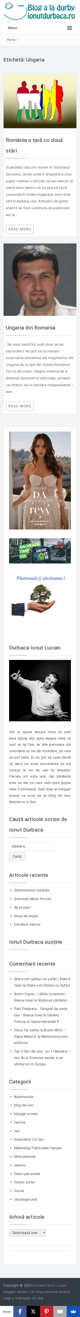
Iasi (17, 1131)
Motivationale (25, 1157)
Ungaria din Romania (30, 328)
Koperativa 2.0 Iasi (29, 1139)
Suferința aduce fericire (32, 899)
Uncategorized (25, 1199)
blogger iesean (26, 1114)
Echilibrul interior (27, 924)
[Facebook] (20, 1311)
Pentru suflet (24, 1182)
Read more (19, 229)
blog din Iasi (24, 1105)
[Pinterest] (46, 1311)
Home (11, 39)
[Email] (60, 1311)
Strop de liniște (26, 916)
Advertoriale (23, 1097)
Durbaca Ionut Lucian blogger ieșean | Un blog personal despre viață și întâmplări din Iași (36, 1291)
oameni (20, 1165)
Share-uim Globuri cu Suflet (48, 985)
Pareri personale (27, 1174)
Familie (20, 1122)
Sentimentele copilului (31, 890)
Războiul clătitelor (52, 1000)
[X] (33, 1311)
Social (19, 1191)
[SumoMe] (73, 1311)
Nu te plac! (22, 907)
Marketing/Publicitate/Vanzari (38, 1148)
